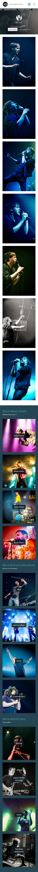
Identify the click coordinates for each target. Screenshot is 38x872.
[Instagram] (29, 4)
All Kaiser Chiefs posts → (10, 414)
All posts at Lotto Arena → (10, 568)
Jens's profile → (7, 722)
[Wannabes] (5, 4)
